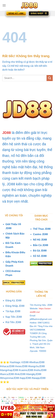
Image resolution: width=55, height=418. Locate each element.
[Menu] (4, 5)
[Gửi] (50, 78)
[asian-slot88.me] (29, 5)
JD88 (6, 133)
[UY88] (27, 407)
